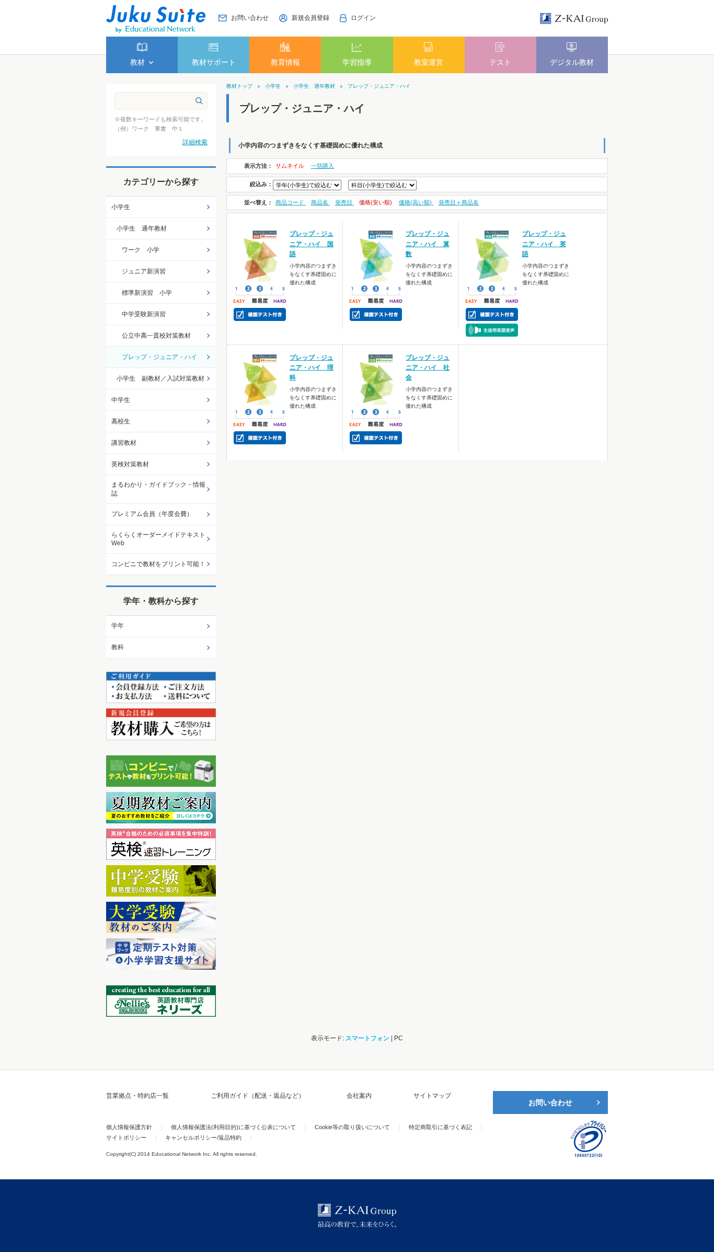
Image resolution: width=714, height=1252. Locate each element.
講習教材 (123, 442)
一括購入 (322, 166)
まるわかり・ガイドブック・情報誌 (158, 489)
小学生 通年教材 (314, 86)
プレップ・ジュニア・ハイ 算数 (428, 243)
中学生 (120, 400)
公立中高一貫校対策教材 (156, 335)
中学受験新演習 (144, 314)
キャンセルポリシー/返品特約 (203, 1137)
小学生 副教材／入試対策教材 (160, 378)
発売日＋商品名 (459, 202)
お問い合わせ (550, 1102)
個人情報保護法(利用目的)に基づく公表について (233, 1127)
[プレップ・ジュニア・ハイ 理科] (260, 378)
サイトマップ (432, 1095)
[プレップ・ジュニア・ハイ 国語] (260, 255)
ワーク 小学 (140, 250)
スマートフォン (367, 1038)
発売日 (344, 202)
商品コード (290, 202)
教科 (117, 647)
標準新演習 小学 (147, 292)
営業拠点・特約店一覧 (137, 1095)
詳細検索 (195, 142)
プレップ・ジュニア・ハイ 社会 (428, 367)
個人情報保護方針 (129, 1127)
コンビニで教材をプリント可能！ (158, 564)
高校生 (120, 421)
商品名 (320, 202)
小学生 (273, 86)
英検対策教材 (130, 464)
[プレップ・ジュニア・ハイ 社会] (376, 378)
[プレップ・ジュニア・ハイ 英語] (492, 255)
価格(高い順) (416, 202)
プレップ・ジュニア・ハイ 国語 (311, 243)
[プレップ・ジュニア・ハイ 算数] (376, 255)
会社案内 (359, 1095)
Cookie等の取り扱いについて (352, 1127)
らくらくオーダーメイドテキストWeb (158, 539)
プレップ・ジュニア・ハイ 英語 (544, 243)
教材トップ (239, 86)
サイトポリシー (126, 1137)
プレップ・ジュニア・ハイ (379, 86)
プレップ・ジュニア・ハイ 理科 (311, 367)
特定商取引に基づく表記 (440, 1127)
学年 (117, 625)
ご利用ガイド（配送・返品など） (258, 1095)
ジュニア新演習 (144, 271)
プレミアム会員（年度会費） (152, 514)
